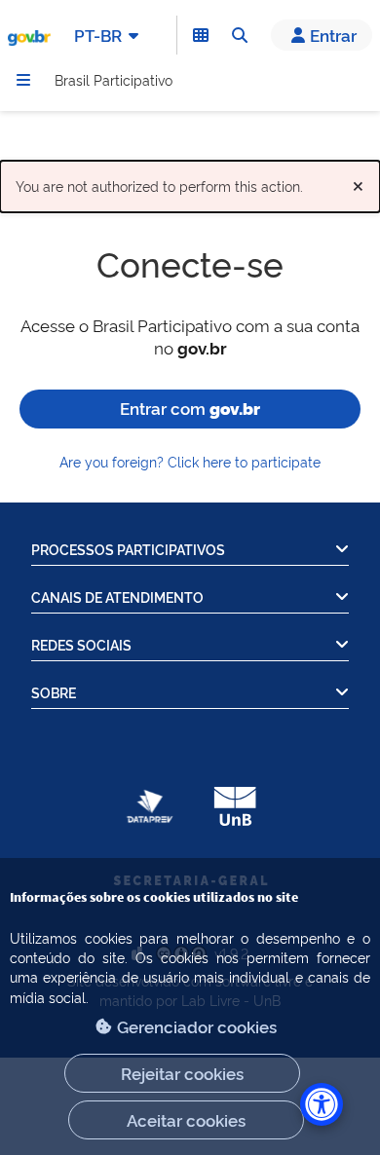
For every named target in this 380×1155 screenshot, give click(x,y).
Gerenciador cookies (197, 1026)
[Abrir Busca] (239, 35)
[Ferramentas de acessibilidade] (321, 1104)
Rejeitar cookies (182, 1073)
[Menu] (23, 79)
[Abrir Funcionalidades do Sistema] (200, 35)
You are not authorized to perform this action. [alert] (190, 182)
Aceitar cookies (186, 1119)
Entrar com (190, 407)
